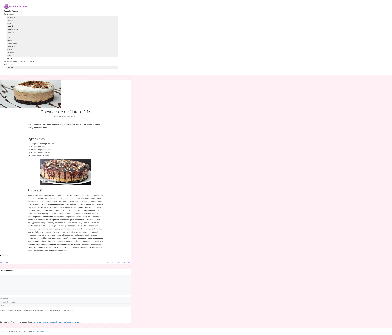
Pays (4, 255)
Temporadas (9, 14)
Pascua (9, 23)
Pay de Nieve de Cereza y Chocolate (119, 263)
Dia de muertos (12, 44)
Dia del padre (11, 32)
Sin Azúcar (8, 58)
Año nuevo (10, 52)
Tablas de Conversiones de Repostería (19, 61)
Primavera (10, 20)
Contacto (10, 67)
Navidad (9, 49)
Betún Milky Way (6, 263)
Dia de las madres (12, 29)
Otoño (9, 38)
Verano (9, 35)
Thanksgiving (11, 47)
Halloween (10, 41)
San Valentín (11, 17)
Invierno (9, 55)
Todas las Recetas (11, 11)
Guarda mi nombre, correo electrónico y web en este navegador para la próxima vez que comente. (37, 311)
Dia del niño (10, 26)
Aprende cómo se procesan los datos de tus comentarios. (56, 322)
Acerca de (8, 64)
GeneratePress (38, 332)
